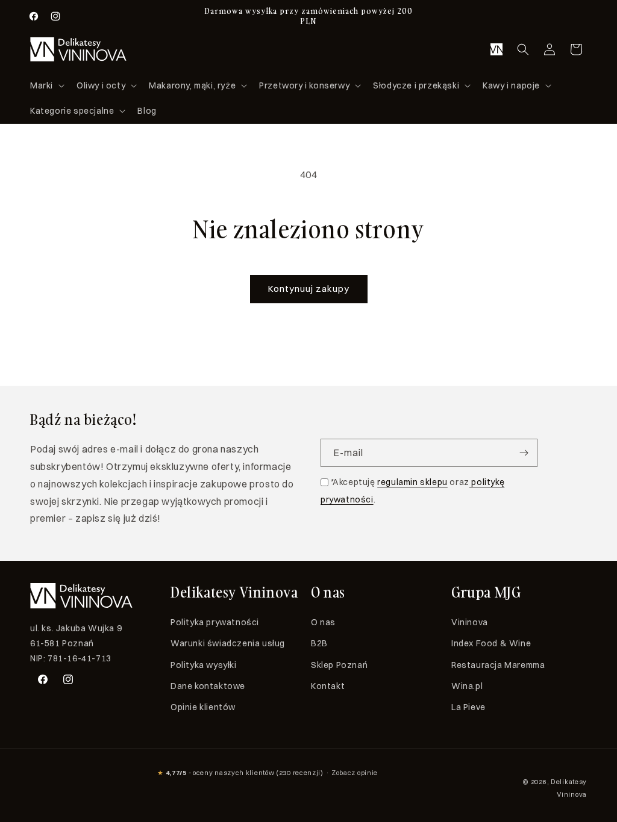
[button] (46, 85)
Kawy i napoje (511, 85)
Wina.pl (467, 686)
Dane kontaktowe (208, 686)
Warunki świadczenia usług (228, 643)
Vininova (469, 622)
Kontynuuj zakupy (308, 288)
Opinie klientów (203, 707)
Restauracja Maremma (498, 665)
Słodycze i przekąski (416, 85)
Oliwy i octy (101, 85)
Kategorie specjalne (72, 110)
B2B (319, 643)
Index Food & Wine (491, 643)
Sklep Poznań (339, 665)
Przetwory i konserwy (304, 85)
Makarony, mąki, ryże (192, 85)
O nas (323, 622)
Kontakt (328, 686)
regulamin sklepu (412, 482)
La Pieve (468, 707)
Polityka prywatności (215, 622)
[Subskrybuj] (523, 453)
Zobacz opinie (354, 772)
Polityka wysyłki (204, 665)
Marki (41, 85)
